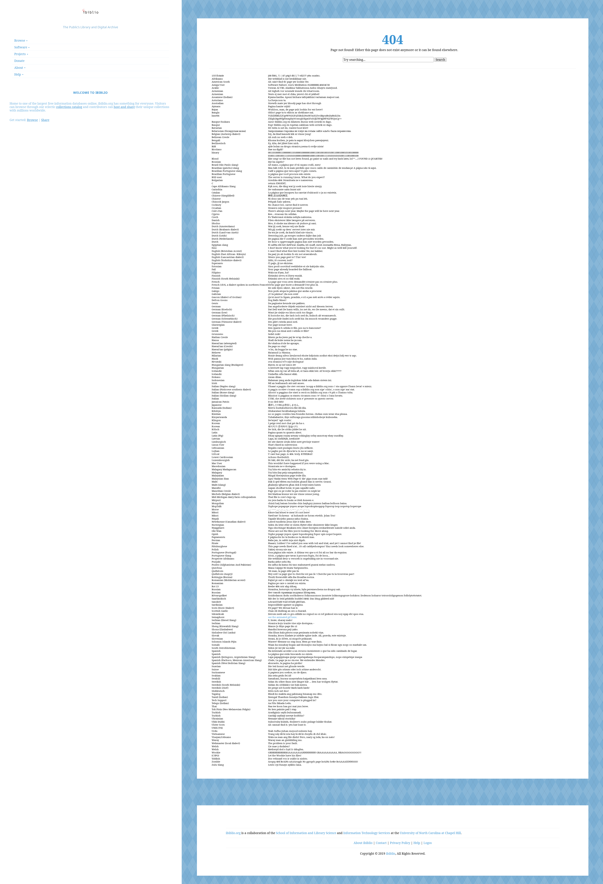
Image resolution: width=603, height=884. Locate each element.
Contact (381, 843)
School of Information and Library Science (306, 833)
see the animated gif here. (282, 617)
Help (416, 843)
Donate (19, 61)
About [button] (19, 67)
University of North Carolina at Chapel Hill (430, 833)
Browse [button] (20, 40)
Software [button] (21, 47)
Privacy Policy (400, 843)
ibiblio (390, 853)
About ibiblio (363, 843)
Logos (428, 843)
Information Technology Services (366, 833)
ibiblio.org (233, 833)
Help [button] (18, 74)
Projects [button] (20, 54)
